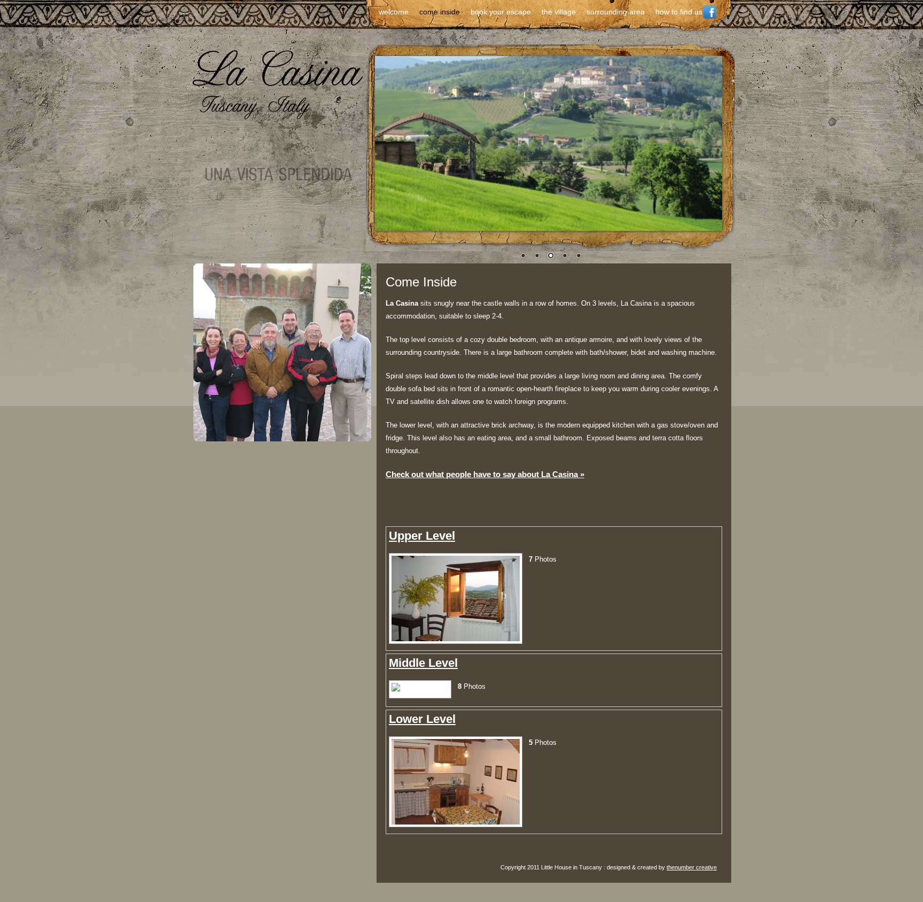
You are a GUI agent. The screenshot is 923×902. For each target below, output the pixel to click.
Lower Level (422, 719)
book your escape (501, 11)
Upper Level (422, 535)
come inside (439, 11)
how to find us (678, 11)
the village (559, 11)
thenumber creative (692, 867)
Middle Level (423, 663)
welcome (394, 11)
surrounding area (615, 11)
